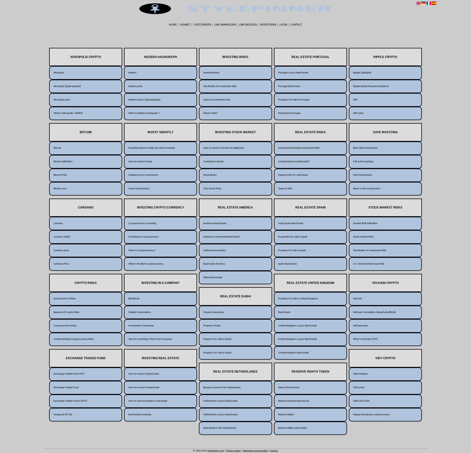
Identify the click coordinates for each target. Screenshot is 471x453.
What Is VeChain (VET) (365, 339)
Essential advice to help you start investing (151, 148)
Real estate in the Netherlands (219, 428)
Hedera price (135, 86)
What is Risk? (210, 113)
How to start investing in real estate (147, 401)
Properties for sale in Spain (292, 237)
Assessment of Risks (65, 298)
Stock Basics (210, 175)
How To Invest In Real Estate (143, 387)
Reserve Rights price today (292, 428)
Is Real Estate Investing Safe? (294, 161)
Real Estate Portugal (289, 113)
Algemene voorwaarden (255, 451)
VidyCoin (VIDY (361, 401)
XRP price (358, 113)
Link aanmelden (225, 24)
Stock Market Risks (363, 237)
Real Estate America (214, 264)
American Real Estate (214, 223)
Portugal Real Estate (289, 86)
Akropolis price (62, 99)
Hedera (132, 72)
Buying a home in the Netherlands (222, 387)
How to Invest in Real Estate (143, 374)
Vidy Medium (360, 374)
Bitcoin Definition (63, 161)
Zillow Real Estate (212, 277)
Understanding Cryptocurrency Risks (74, 339)
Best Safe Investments (365, 148)
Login (283, 24)
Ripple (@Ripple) (362, 72)
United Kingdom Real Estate (293, 352)
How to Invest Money (140, 161)
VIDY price (358, 387)
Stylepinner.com (215, 451)
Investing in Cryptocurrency (143, 237)
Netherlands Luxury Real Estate (220, 401)
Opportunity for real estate (293, 175)
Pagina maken (233, 451)
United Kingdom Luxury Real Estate (297, 325)
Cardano (58, 223)
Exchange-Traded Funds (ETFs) (70, 401)
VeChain (357, 298)
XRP (355, 99)
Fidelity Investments (139, 312)
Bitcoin (57, 148)
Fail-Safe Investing (363, 161)
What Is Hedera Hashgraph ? (144, 113)
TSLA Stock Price (212, 188)
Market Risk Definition (365, 223)
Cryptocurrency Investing (142, 223)
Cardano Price (61, 264)
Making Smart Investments (143, 175)
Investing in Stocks (213, 161)
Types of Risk (285, 188)
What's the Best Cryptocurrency (145, 264)
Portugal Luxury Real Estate (293, 72)
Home (173, 24)
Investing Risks (211, 72)
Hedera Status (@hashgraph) (144, 99)
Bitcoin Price (60, 175)
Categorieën (202, 24)
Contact (296, 24)
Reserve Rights (286, 414)
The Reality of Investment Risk (219, 86)
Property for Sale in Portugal (293, 99)
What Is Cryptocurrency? (142, 250)
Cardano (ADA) (62, 237)
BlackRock (133, 298)
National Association (214, 250)
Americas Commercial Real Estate (221, 237)
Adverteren (268, 24)
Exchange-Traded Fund (66, 387)
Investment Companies (141, 325)
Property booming (213, 312)
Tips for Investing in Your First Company (150, 339)
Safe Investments (362, 175)
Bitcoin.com (60, 188)
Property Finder (212, 325)
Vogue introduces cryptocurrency (371, 414)
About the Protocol (288, 387)
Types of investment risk (216, 99)
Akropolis (59, 72)
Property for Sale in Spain (292, 250)
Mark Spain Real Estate (290, 223)
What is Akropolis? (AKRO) (68, 113)
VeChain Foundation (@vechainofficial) (374, 312)
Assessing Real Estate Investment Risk (299, 148)
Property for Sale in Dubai (217, 339)
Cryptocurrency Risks (65, 325)
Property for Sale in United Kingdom (298, 298)
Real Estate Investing (139, 414)
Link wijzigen (248, 24)
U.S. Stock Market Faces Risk (369, 264)
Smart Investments (138, 188)
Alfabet (185, 24)
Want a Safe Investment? (367, 188)
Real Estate (284, 312)
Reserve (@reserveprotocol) (293, 401)
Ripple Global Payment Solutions (371, 86)
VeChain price (360, 325)
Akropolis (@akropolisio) (67, 86)
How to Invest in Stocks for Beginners (223, 148)
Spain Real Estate (287, 264)
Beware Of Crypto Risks (66, 312)
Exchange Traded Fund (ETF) (69, 374)
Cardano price (61, 250)
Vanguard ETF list (63, 414)
